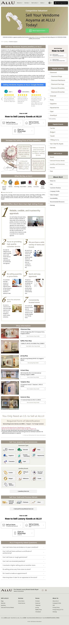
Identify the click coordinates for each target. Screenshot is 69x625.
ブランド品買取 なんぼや (5, 617)
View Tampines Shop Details (33, 388)
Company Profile (54, 191)
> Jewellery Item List (23, 491)
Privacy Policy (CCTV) (58, 609)
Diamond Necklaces (58, 80)
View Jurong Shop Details (33, 362)
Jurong (37, 607)
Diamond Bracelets (58, 88)
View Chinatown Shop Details (33, 336)
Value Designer (54, 195)
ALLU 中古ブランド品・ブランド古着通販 (18, 617)
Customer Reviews (55, 188)
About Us (52, 181)
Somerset (37, 603)
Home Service (21, 603)
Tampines (37, 605)
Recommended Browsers (57, 202)
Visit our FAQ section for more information (35, 435)
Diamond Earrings (57, 84)
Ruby (52, 100)
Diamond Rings (56, 76)
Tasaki (52, 136)
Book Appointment (62, 3)
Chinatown (38, 612)
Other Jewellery (52, 118)
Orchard (37, 601)
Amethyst (53, 115)
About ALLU (56, 601)
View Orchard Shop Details (33, 377)
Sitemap (52, 205)
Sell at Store (21, 601)
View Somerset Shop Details (33, 402)
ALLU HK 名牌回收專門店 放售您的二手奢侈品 (51, 617)
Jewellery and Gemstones (57, 164)
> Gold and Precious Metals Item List (23, 509)
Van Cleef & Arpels (56, 144)
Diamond (53, 72)
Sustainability (54, 198)
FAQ (51, 184)
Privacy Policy (56, 607)
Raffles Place (38, 609)
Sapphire (53, 104)
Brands (52, 157)
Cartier (52, 128)
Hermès (53, 148)
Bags (51, 171)
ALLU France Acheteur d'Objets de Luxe (34, 617)
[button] (2, 98)
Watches (52, 167)
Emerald (53, 96)
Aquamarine (54, 107)
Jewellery (3, 605)
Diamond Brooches (58, 92)
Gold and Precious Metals (57, 160)
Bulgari (52, 132)
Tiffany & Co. (54, 140)
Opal (51, 111)
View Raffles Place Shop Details (33, 346)
